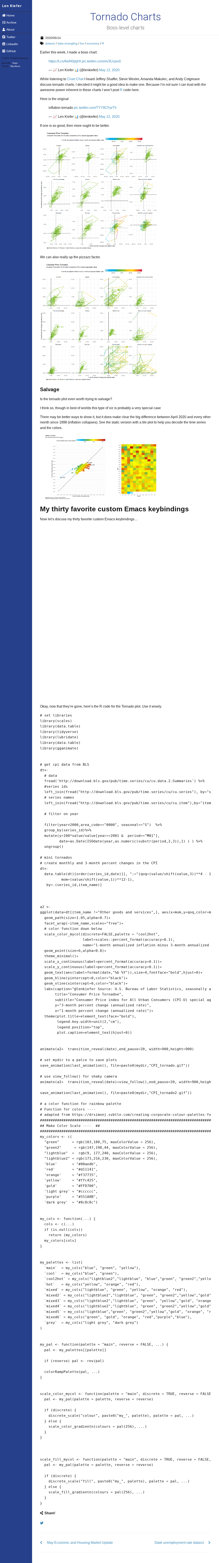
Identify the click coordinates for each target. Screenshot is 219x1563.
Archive (11, 22)
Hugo (15, 63)
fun (82, 43)
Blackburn (15, 66)
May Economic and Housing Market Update (80, 1542)
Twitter (10, 37)
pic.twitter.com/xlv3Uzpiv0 (101, 61)
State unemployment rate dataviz (179, 1542)
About (10, 29)
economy (93, 43)
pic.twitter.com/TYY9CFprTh (95, 107)
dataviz (50, 43)
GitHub (11, 51)
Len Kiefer (12, 6)
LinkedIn (12, 44)
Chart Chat (75, 79)
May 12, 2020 (109, 70)
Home (10, 15)
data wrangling (67, 43)
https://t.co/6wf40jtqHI (65, 61)
